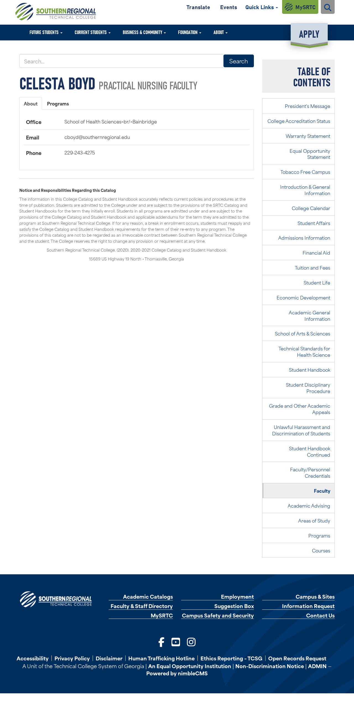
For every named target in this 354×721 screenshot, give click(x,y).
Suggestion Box (234, 606)
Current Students (91, 32)
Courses (321, 550)
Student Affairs (314, 222)
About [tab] (31, 103)
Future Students (45, 32)
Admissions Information (304, 237)
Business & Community (143, 32)
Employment (237, 596)
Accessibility (33, 658)
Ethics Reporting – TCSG (231, 658)
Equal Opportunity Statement (310, 154)
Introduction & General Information (305, 190)
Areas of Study (314, 520)
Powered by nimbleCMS (177, 673)
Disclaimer (109, 658)
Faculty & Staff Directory (142, 606)
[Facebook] (161, 641)
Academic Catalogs (148, 596)
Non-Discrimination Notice (269, 666)
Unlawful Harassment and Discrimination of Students (301, 430)
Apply (309, 33)
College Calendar (311, 207)
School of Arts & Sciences (302, 333)
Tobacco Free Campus (305, 171)
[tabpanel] (136, 137)
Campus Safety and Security (218, 615)
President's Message (307, 105)
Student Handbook (309, 369)
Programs (319, 535)
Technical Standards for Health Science (304, 351)
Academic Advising (309, 505)
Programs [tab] (58, 103)
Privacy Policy (72, 658)
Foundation (188, 32)
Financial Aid (316, 252)
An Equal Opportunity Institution (189, 666)
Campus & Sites (315, 596)
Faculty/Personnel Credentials (310, 472)
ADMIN (317, 666)
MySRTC (305, 7)
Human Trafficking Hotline (161, 658)
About (219, 32)
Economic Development (303, 297)
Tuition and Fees (312, 267)
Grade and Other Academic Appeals (299, 408)
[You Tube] (176, 641)
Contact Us (320, 615)
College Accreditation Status (298, 120)
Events (228, 7)
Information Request (308, 606)
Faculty (322, 490)
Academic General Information (309, 315)
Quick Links (260, 7)
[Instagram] (191, 641)
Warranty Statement (308, 135)
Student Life (317, 282)
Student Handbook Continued (309, 451)
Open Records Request (297, 658)
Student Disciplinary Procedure (308, 387)
